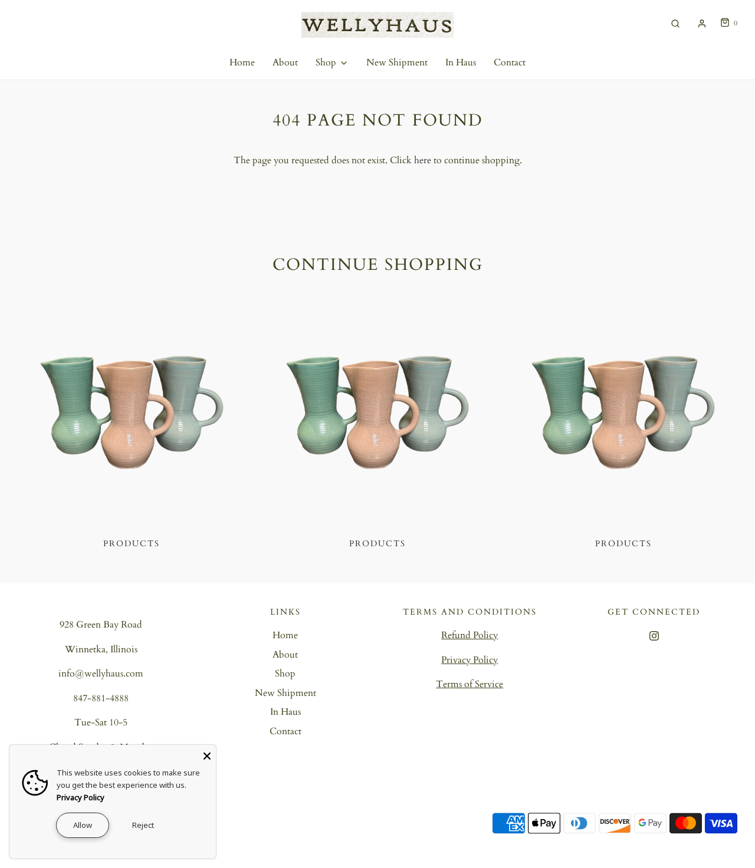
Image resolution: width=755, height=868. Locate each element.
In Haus (460, 62)
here (422, 160)
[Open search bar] (675, 23)
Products (131, 543)
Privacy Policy (469, 660)
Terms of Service (469, 684)
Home (242, 62)
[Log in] (702, 23)
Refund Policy (469, 635)
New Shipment (397, 62)
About (285, 62)
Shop (285, 673)
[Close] (207, 754)
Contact (510, 62)
